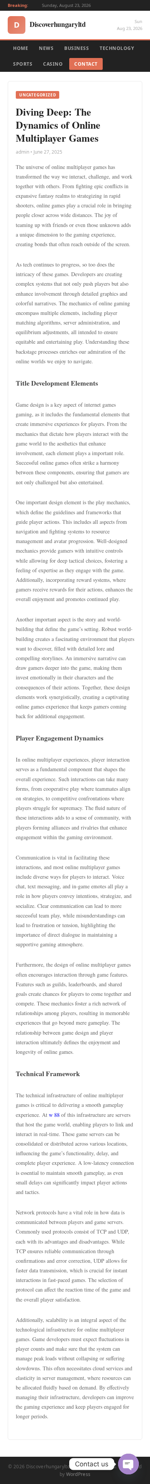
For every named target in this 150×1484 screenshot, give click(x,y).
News (46, 48)
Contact (86, 64)
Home (20, 48)
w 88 (54, 1114)
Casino (53, 64)
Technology (117, 48)
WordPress (78, 1474)
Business (76, 48)
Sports (22, 64)
